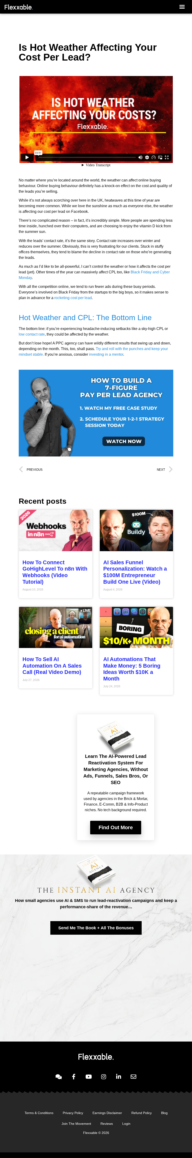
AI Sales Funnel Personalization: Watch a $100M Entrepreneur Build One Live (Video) (135, 572)
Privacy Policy (73, 1113)
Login (126, 1123)
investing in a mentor (106, 354)
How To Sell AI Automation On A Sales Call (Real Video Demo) (52, 665)
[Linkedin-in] (118, 1076)
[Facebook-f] (73, 1076)
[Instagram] (103, 1076)
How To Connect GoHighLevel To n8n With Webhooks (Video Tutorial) (54, 572)
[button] (182, 6)
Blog (164, 1113)
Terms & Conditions (39, 1113)
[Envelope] (133, 1076)
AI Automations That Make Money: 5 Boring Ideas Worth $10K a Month (131, 669)
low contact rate (32, 334)
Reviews (106, 1123)
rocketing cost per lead (73, 298)
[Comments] (58, 1076)
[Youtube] (88, 1076)
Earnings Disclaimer (107, 1113)
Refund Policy (141, 1113)
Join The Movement (76, 1123)
